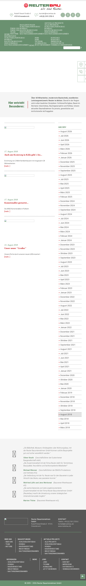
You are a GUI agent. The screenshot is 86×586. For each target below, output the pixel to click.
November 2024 (67, 205)
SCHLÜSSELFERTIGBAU (30, 27)
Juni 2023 (64, 270)
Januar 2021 (65, 371)
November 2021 (67, 336)
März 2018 (64, 427)
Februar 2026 (65, 153)
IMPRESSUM (56, 41)
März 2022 (64, 323)
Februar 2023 (65, 288)
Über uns (14, 30)
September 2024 (67, 210)
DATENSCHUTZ (57, 43)
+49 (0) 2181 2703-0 (71, 521)
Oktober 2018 (65, 405)
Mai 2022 (64, 318)
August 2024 (65, 214)
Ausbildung (41, 43)
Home (7, 34)
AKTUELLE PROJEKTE (53, 23)
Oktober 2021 (65, 340)
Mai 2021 (64, 362)
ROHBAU (24, 28)
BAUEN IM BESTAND (29, 30)
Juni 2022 (64, 314)
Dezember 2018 (66, 397)
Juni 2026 (64, 140)
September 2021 (67, 345)
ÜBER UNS (14, 28)
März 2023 (64, 284)
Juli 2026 (63, 136)
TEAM (12, 32)
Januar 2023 (65, 292)
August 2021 (65, 349)
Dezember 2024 (66, 201)
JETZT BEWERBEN (42, 45)
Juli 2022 (63, 310)
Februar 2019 (65, 392)
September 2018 (67, 410)
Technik (39, 41)
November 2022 (67, 301)
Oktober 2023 (65, 253)
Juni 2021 (64, 358)
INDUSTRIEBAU (26, 32)
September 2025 (67, 170)
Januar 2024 (65, 240)
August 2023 (65, 262)
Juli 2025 (63, 179)
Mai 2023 (64, 275)
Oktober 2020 (65, 379)
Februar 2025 (65, 196)
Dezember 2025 (66, 162)
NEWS (31, 45)
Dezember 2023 (66, 244)
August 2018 (65, 414)
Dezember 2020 (66, 375)
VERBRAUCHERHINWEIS (61, 45)
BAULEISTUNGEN (27, 25)
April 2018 (64, 423)
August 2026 (65, 131)
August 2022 (65, 305)
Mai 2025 (64, 183)
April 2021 (64, 366)
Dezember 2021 (66, 331)
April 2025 (64, 188)
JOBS (37, 38)
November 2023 (67, 249)
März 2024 (64, 231)
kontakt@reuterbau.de (47, 13)
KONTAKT (55, 38)
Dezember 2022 (66, 297)
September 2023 (67, 257)
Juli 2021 (63, 353)
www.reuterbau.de (64, 526)
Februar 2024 (65, 236)
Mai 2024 (64, 227)
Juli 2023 (63, 266)
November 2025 (67, 166)
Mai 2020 (64, 384)
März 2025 (64, 192)
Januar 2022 (65, 327)
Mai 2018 (64, 419)
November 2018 (67, 401)
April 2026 (64, 144)
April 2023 (64, 279)
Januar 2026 (65, 157)
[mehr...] (7, 166)
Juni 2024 (64, 223)
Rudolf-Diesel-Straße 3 (22, 15)
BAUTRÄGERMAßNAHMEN (32, 34)
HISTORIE (14, 34)
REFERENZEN (10, 36)
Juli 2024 (63, 218)
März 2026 (64, 149)
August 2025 (65, 175)
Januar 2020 (65, 388)
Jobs (37, 40)
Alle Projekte (51, 25)
